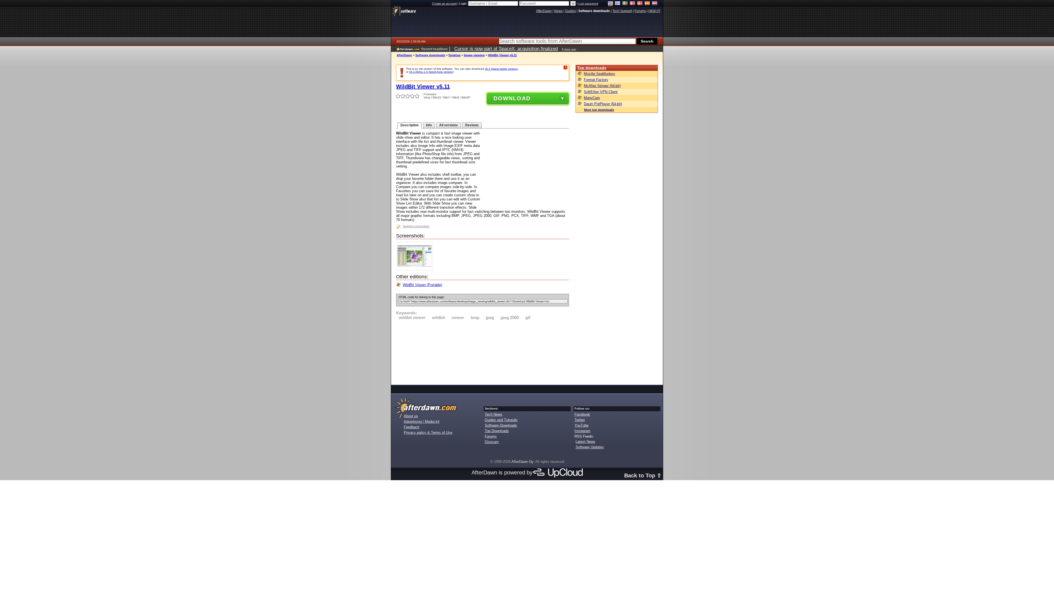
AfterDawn (404, 55)
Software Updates (590, 447)
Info (429, 125)
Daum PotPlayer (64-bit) (603, 104)
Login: (463, 3)
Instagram (582, 431)
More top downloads (599, 109)
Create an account (444, 3)
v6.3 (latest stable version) (501, 68)
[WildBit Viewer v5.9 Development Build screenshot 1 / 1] (416, 269)
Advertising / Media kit (421, 421)
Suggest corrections (416, 226)
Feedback (411, 427)
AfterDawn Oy (522, 462)
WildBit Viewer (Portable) (422, 285)
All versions (448, 125)
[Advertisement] (482, 351)
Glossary (492, 442)
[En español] (647, 3)
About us (411, 416)
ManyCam (592, 98)
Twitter (579, 420)
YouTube (581, 425)
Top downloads (591, 68)
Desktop (454, 55)
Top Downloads (497, 431)
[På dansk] (640, 3)
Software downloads (430, 55)
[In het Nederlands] (654, 3)
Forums (491, 436)
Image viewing (474, 55)
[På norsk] (632, 3)
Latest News (585, 442)
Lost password (588, 3)
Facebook (582, 414)
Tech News (493, 414)
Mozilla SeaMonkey (599, 74)
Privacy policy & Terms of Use (428, 432)
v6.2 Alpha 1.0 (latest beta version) (431, 71)
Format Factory (596, 80)
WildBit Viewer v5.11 (502, 55)
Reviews (472, 125)
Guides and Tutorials (501, 420)
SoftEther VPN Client (601, 92)
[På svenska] (625, 3)
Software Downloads (501, 425)
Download (512, 98)
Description (409, 125)
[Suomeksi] (617, 3)
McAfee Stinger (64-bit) (602, 86)
